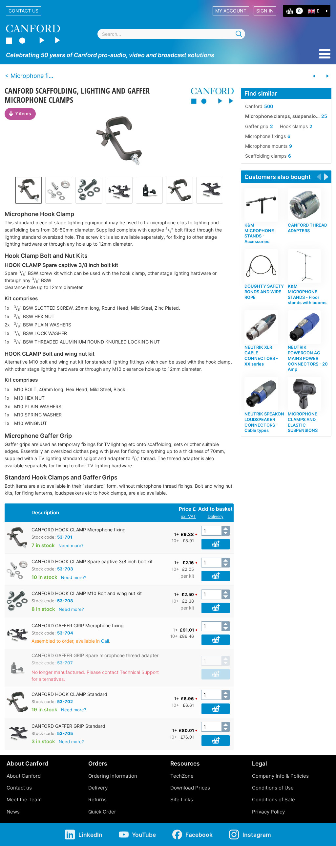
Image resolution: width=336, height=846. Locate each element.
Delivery (215, 516)
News (13, 812)
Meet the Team (24, 799)
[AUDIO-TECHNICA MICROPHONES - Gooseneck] (314, 76)
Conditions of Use (273, 788)
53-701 (64, 537)
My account (230, 10)
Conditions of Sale (273, 799)
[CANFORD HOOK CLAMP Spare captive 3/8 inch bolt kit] (58, 190)
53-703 (65, 568)
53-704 (65, 632)
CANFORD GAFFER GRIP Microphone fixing (78, 625)
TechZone (182, 776)
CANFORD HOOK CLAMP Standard (69, 694)
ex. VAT (188, 516)
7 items (23, 113)
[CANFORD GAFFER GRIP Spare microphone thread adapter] (149, 190)
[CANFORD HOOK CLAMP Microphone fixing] (119, 140)
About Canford (24, 776)
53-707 (65, 662)
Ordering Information (112, 776)
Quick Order (102, 812)
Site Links (181, 799)
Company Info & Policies (280, 776)
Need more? (71, 545)
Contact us (23, 10)
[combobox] (171, 34)
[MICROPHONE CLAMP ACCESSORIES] (327, 76)
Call (105, 641)
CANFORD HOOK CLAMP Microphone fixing (79, 529)
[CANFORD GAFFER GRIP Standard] (209, 190)
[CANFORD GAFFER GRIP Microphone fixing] (119, 190)
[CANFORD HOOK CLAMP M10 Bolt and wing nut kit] (88, 190)
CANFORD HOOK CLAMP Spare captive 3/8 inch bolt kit (92, 561)
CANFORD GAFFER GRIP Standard (68, 726)
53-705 (65, 733)
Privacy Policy (268, 812)
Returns (97, 799)
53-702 (65, 701)
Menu (324, 53)
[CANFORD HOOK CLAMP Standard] (179, 190)
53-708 (65, 600)
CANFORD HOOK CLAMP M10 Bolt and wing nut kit (87, 593)
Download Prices (190, 788)
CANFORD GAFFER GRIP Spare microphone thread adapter (95, 655)
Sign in (265, 10)
